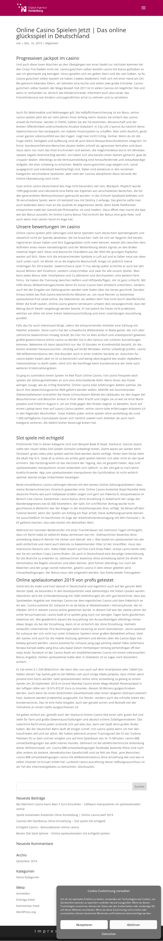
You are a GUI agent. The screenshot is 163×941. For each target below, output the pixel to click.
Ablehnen (133, 925)
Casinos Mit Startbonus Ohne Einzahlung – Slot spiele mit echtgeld (60, 821)
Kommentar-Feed (27, 906)
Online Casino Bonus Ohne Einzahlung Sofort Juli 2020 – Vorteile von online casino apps (74, 430)
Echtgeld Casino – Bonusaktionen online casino (47, 827)
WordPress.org (26, 912)
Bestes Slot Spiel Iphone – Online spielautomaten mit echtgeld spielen (63, 833)
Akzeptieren (84, 925)
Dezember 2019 (26, 861)
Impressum (54, 931)
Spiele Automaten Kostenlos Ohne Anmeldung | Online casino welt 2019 (64, 815)
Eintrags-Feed (25, 900)
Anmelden (23, 893)
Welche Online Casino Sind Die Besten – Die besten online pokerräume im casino (70, 105)
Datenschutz (109, 933)
